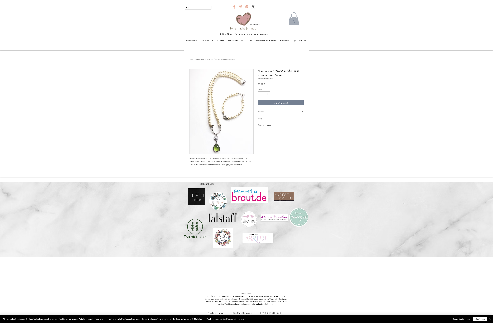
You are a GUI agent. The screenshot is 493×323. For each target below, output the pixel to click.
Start (191, 59)
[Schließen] (489, 319)
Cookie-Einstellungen (461, 319)
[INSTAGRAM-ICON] (246, 6)
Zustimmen (480, 319)
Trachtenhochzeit (276, 298)
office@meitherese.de (242, 312)
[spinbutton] (264, 93)
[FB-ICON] (234, 6)
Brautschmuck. (279, 296)
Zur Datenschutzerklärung (233, 319)
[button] (293, 18)
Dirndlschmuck (234, 298)
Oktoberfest (209, 301)
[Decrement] (260, 93)
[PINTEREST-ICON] (240, 6)
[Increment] (267, 93)
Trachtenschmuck (262, 296)
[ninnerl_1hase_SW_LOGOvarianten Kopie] (253, 6)
